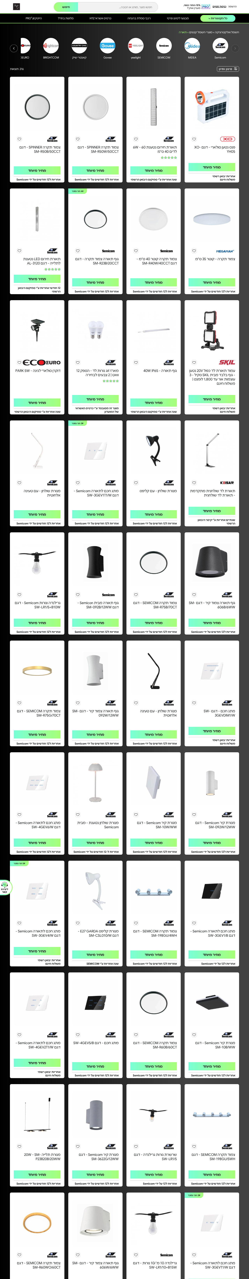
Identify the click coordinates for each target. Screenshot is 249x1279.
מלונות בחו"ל (66, 18)
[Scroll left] (14, 48)
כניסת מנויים (219, 6)
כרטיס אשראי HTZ (100, 18)
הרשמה (232, 6)
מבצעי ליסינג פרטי (178, 18)
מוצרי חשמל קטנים (200, 32)
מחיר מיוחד (212, 167)
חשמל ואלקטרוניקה (227, 32)
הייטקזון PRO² (34, 18)
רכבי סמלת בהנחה (139, 18)
